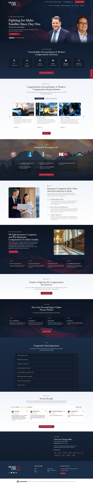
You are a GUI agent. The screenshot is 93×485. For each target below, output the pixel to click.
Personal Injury (39, 98)
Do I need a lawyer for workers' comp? (25, 372)
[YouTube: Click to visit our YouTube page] (11, 472)
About (35, 468)
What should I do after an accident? (25, 376)
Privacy (44, 481)
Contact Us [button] (76, 5)
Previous (9, 116)
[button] (17, 37)
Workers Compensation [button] (65, 5)
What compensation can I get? (24, 368)
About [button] (52, 5)
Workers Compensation (51, 98)
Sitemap (41, 481)
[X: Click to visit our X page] (9, 472)
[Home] (49, 5)
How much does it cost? (22, 355)
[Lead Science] (22, 481)
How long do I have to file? (23, 363)
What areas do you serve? (22, 359)
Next (83, 116)
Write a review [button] (79, 407)
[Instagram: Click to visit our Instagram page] (16, 472)
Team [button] (72, 5)
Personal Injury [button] (57, 5)
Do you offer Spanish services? (24, 380)
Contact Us (63, 473)
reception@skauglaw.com (68, 1)
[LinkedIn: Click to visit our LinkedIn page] (14, 472)
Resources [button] (82, 5)
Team (48, 471)
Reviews (36, 471)
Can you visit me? (21, 385)
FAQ (35, 470)
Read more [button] (69, 420)
